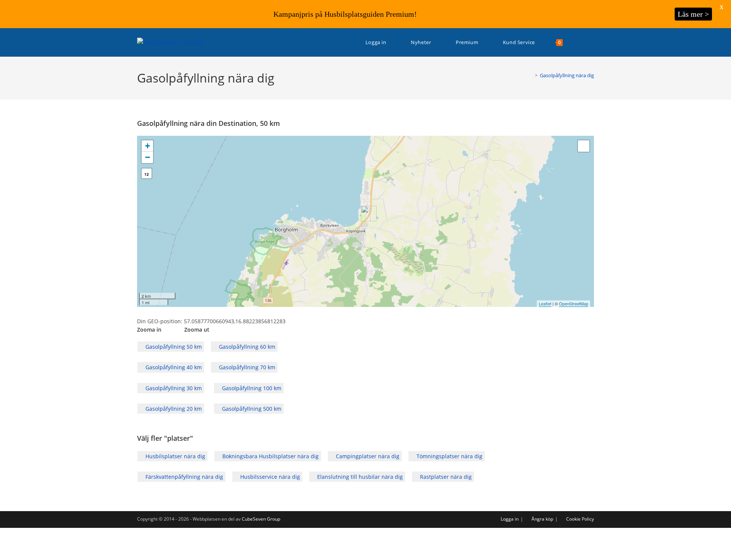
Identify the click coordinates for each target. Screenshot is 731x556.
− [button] (147, 157)
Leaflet (545, 303)
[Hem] (531, 75)
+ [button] (147, 146)
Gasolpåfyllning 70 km (246, 367)
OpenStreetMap (573, 303)
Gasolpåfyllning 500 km (250, 408)
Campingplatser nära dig (366, 456)
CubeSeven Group (261, 519)
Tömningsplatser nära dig (448, 456)
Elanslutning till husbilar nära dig (359, 476)
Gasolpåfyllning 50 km (173, 346)
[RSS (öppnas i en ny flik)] (592, 42)
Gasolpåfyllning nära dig (567, 75)
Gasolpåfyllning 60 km (246, 346)
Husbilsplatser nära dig (174, 456)
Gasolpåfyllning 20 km (173, 408)
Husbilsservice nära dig (269, 476)
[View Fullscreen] (583, 146)
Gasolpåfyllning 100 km (250, 388)
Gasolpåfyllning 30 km (173, 388)
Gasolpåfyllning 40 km (173, 367)
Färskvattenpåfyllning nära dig (183, 476)
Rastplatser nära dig (445, 476)
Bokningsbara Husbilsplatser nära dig (270, 456)
